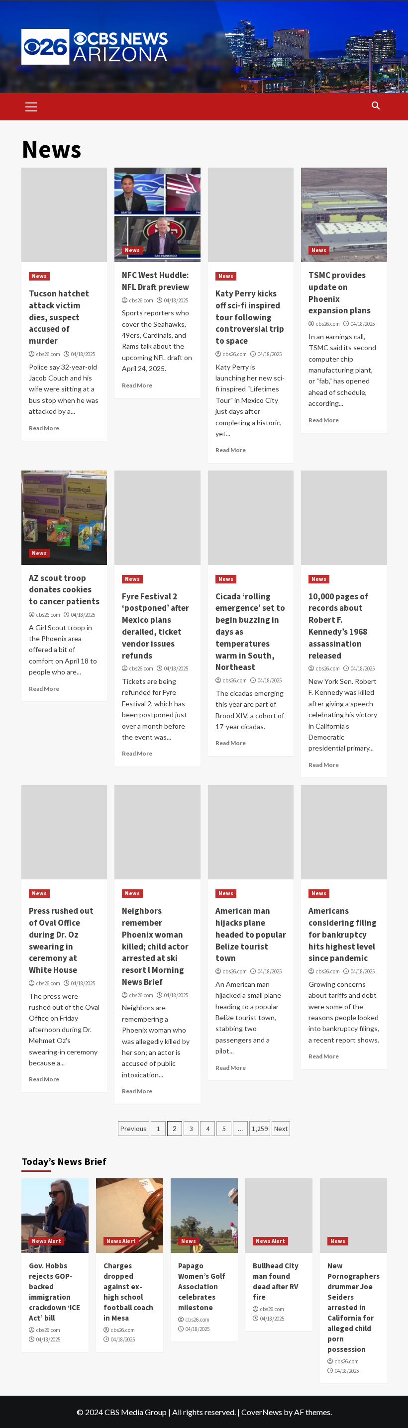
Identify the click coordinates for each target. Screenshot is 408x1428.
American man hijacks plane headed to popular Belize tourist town (250, 934)
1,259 (260, 1128)
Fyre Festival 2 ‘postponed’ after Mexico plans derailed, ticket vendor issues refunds (155, 626)
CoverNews (261, 1412)
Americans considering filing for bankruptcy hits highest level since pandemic (342, 934)
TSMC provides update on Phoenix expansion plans (339, 293)
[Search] (376, 105)
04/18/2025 (83, 354)
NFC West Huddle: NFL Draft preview (155, 281)
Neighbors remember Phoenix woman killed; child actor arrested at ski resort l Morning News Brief (155, 946)
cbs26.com (48, 354)
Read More (44, 428)
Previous (133, 1128)
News (39, 276)
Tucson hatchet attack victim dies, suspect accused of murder (59, 317)
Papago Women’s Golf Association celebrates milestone (201, 1286)
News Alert (46, 1241)
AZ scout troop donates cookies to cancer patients (64, 589)
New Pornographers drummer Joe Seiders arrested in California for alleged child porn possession (353, 1307)
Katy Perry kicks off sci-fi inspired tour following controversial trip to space (249, 317)
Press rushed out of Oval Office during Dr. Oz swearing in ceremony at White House (61, 940)
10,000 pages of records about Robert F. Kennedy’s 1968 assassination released (338, 626)
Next (281, 1128)
